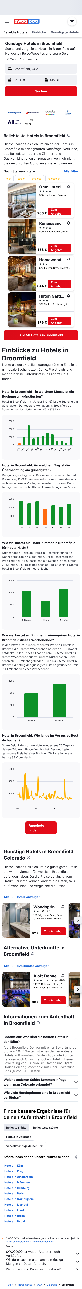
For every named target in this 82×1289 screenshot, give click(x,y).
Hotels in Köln (13, 1165)
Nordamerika (25, 1284)
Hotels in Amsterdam (18, 1176)
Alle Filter (71, 171)
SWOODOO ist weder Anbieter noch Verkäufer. (33, 1254)
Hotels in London (15, 1210)
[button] (6, 21)
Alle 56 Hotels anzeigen (22, 897)
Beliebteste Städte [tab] (45, 1127)
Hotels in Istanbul (16, 1204)
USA (39, 1284)
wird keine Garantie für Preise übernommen (30, 1241)
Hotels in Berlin (14, 1215)
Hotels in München (17, 1182)
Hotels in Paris (14, 1193)
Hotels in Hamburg (17, 1188)
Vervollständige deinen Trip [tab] (25, 1146)
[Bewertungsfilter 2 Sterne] (8, 180)
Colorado (52, 1284)
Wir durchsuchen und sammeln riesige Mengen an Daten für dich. (34, 1262)
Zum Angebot (56, 211)
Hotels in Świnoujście (19, 1199)
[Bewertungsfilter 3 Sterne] (21, 180)
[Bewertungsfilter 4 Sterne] (36, 180)
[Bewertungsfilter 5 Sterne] (54, 180)
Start (10, 1284)
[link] (41, 335)
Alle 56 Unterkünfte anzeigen (27, 966)
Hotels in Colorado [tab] (18, 1136)
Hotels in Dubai (14, 1221)
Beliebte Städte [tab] (16, 1127)
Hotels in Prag (13, 1171)
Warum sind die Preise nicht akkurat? (34, 1269)
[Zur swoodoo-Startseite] (27, 21)
